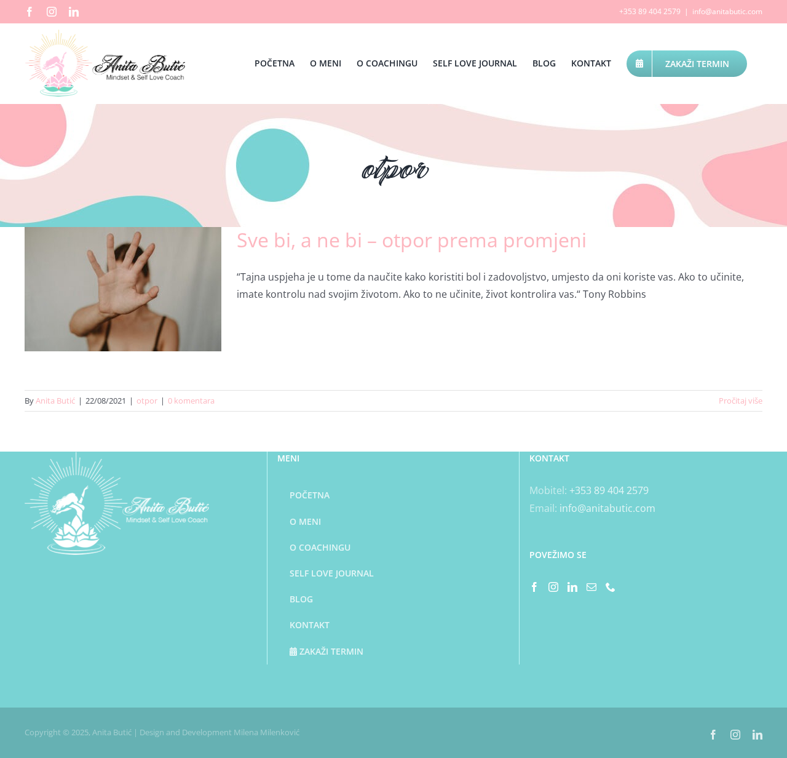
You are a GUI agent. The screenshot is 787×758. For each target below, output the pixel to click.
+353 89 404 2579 (609, 490)
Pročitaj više (740, 400)
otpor (146, 400)
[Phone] (610, 587)
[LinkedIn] (572, 587)
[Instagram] (553, 587)
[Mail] (591, 587)
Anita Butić (55, 400)
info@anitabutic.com (727, 11)
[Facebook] (534, 587)
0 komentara (191, 400)
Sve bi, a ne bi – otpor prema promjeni (412, 239)
